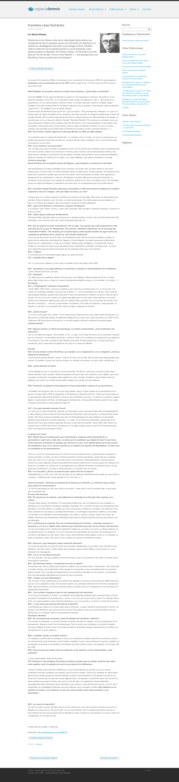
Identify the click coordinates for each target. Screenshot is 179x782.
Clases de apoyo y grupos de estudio (135, 41)
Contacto (147, 9)
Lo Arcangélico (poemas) (131, 131)
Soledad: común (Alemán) (131, 122)
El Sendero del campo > (109, 758)
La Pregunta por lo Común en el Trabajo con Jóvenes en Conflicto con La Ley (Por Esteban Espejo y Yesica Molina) (136, 93)
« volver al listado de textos (40, 69)
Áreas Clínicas (95, 9)
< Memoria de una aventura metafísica (43, 758)
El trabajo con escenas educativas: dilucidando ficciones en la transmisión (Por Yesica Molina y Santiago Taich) (136, 101)
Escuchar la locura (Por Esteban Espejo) (136, 67)
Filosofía (38, 744)
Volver (149, 770)
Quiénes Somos (77, 9)
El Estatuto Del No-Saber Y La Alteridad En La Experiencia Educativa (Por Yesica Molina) (136, 85)
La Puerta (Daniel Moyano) (132, 135)
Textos (131, 9)
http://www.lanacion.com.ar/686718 (52, 732)
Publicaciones (115, 9)
